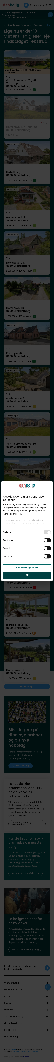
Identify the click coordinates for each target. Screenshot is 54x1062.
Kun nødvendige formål (27, 568)
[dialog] (27, 531)
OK (27, 575)
